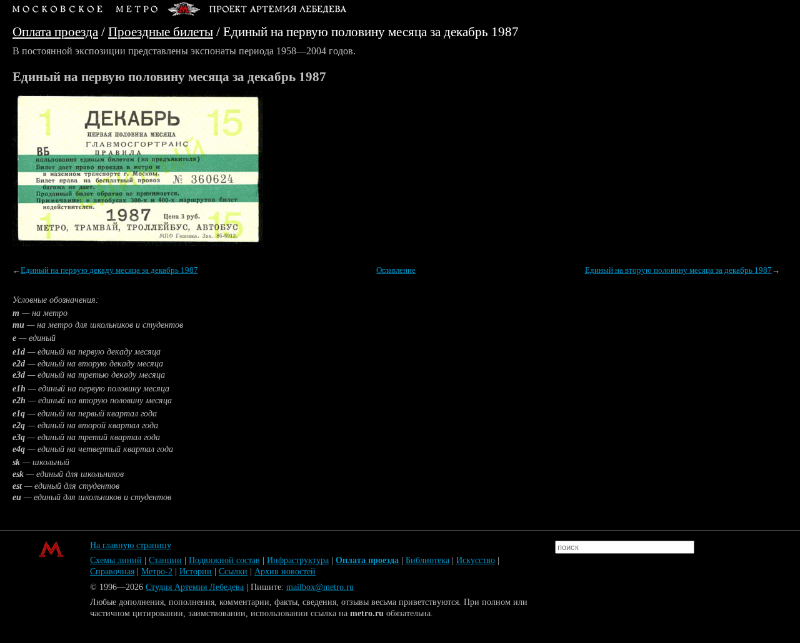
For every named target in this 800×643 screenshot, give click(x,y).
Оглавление (396, 270)
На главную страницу (130, 545)
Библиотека (427, 560)
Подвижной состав (224, 560)
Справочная (112, 571)
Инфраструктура (298, 560)
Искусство (475, 560)
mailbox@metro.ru (320, 587)
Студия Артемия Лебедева (195, 587)
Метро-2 (156, 571)
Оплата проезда (55, 31)
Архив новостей (285, 571)
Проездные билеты (160, 31)
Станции (165, 560)
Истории (195, 571)
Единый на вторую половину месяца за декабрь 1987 (678, 270)
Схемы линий (116, 560)
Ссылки (233, 571)
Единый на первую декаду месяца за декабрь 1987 (109, 270)
